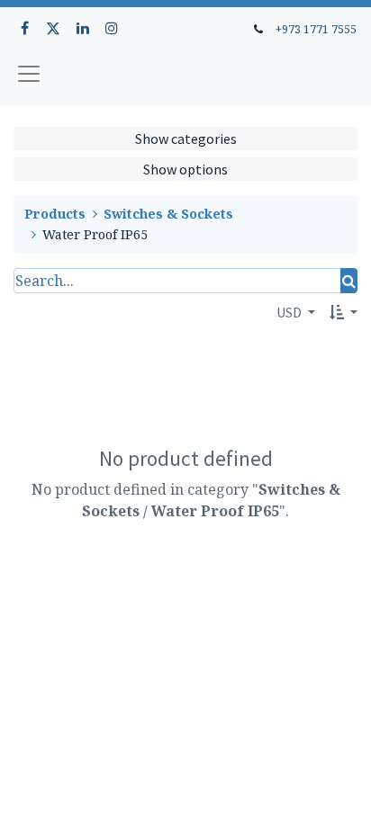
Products (55, 213)
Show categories (186, 139)
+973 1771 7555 (316, 29)
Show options (185, 169)
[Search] (348, 280)
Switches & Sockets (168, 213)
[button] (343, 312)
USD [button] (290, 312)
